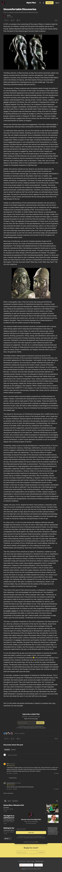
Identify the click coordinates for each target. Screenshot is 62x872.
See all (6, 838)
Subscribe (49, 2)
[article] (31, 808)
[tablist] (10, 749)
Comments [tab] (7, 749)
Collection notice (39, 861)
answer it (19, 640)
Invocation (6, 807)
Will (8, 763)
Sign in (57, 2)
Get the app (38, 865)
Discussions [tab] (15, 801)
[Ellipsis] (58, 763)
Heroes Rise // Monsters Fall (13, 805)
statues (6, 102)
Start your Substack (27, 865)
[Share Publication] (43, 2)
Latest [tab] (9, 801)
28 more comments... (8, 793)
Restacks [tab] (13, 749)
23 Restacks (22, 733)
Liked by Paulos (12, 765)
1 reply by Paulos (13, 778)
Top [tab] (5, 801)
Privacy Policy (42, 837)
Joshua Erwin (10, 783)
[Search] (40, 2)
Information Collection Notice (30, 837)
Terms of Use (38, 836)
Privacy (28, 861)
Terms (32, 861)
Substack (23, 868)
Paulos (8, 15)
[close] (45, 813)
